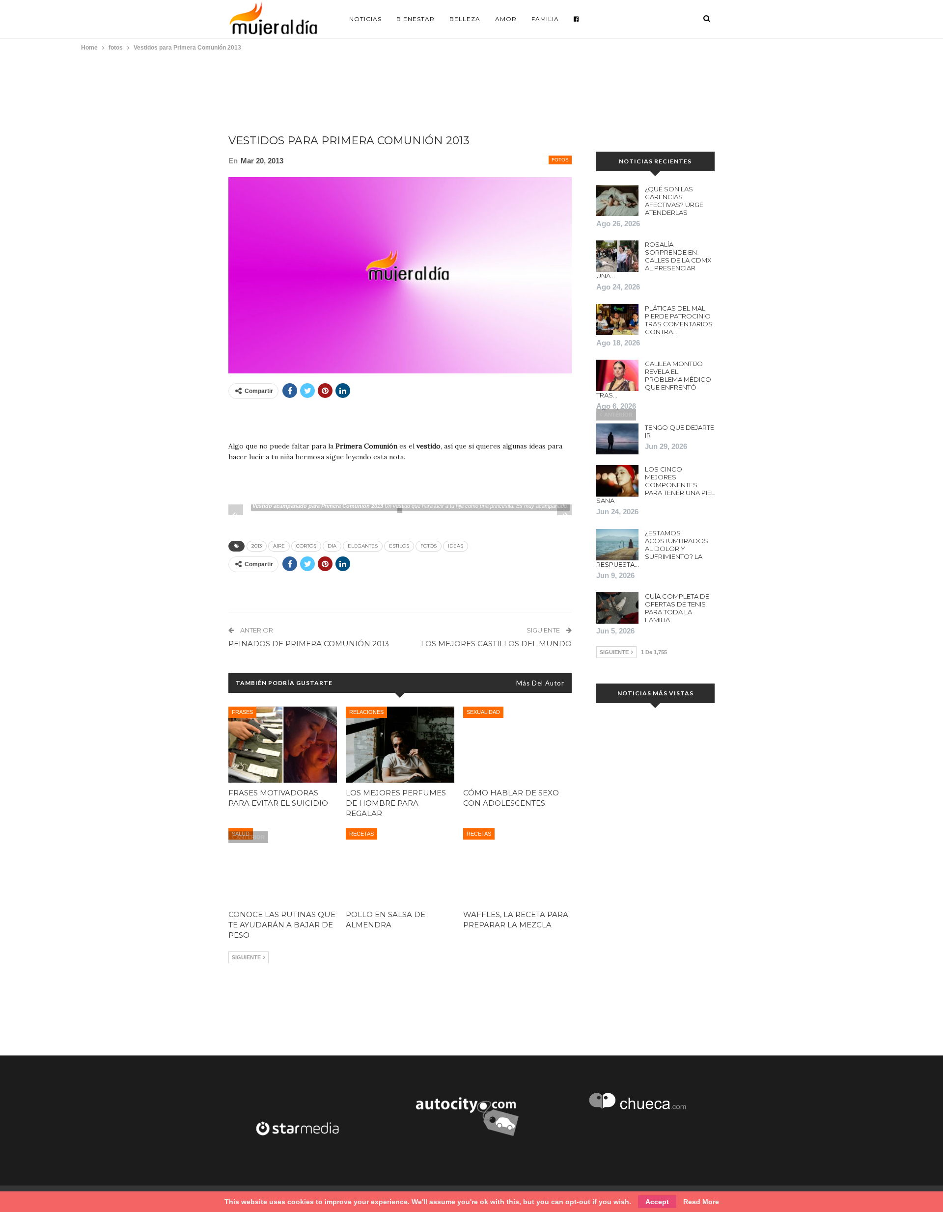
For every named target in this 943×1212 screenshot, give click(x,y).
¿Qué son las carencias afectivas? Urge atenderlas (674, 200)
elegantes (363, 546)
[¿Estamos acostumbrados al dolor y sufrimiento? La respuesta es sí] (617, 544)
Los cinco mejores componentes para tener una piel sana (655, 484)
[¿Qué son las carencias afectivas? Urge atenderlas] (617, 200)
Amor (506, 19)
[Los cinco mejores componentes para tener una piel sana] (617, 481)
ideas (455, 546)
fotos (560, 159)
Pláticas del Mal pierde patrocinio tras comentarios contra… (679, 320)
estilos (399, 546)
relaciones (366, 712)
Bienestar (415, 19)
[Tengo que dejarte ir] (617, 439)
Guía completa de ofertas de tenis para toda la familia (677, 608)
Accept (657, 1202)
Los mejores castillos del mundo (496, 643)
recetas (361, 834)
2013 (256, 546)
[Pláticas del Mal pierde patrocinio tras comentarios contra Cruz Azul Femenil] (617, 320)
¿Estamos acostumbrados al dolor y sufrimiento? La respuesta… (652, 548)
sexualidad (483, 712)
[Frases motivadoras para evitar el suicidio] (282, 745)
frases (242, 712)
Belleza (464, 19)
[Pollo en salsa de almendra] (400, 866)
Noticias (365, 19)
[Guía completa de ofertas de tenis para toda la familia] (617, 608)
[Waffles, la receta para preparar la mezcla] (517, 866)
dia (332, 546)
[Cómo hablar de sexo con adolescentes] (517, 745)
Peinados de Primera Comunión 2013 (308, 643)
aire (279, 546)
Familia (545, 19)
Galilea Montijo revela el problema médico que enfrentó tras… (653, 379)
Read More (701, 1201)
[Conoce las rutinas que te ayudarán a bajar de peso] (282, 866)
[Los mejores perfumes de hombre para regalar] (400, 745)
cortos (306, 546)
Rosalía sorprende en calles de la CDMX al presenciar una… (654, 260)
